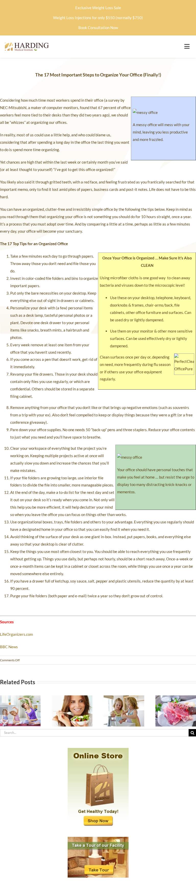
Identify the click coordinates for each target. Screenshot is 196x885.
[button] (4, 711)
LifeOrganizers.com (16, 634)
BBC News (9, 646)
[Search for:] (94, 732)
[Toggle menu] (187, 47)
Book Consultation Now (98, 27)
